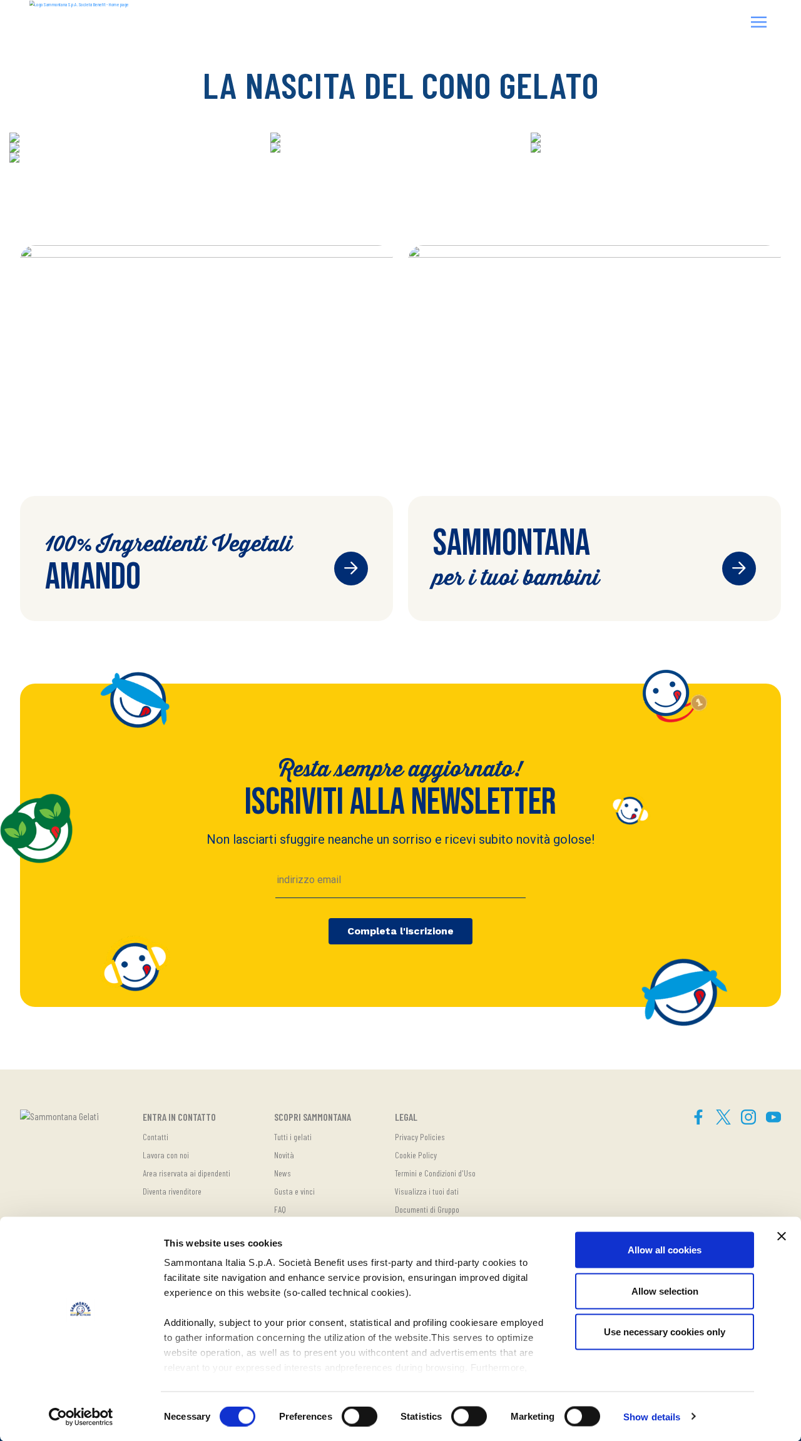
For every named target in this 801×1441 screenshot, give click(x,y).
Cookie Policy (416, 1155)
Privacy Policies (420, 1136)
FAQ (280, 1209)
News (282, 1173)
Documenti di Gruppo (427, 1209)
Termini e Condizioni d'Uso (435, 1173)
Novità (284, 1155)
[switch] (359, 1416)
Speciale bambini (739, 568)
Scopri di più (351, 568)
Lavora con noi (166, 1155)
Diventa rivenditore (172, 1191)
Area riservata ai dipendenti (186, 1173)
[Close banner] (781, 1236)
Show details (651, 1416)
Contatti (155, 1136)
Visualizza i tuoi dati (427, 1191)
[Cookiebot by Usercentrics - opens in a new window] (81, 1416)
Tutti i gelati (293, 1136)
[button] (759, 23)
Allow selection (664, 1290)
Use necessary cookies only (664, 1332)
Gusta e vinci (294, 1191)
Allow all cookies (665, 1250)
